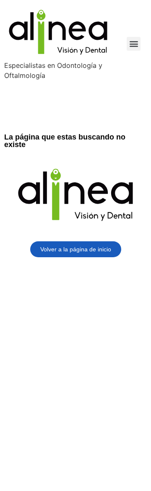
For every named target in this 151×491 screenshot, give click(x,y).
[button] (134, 44)
